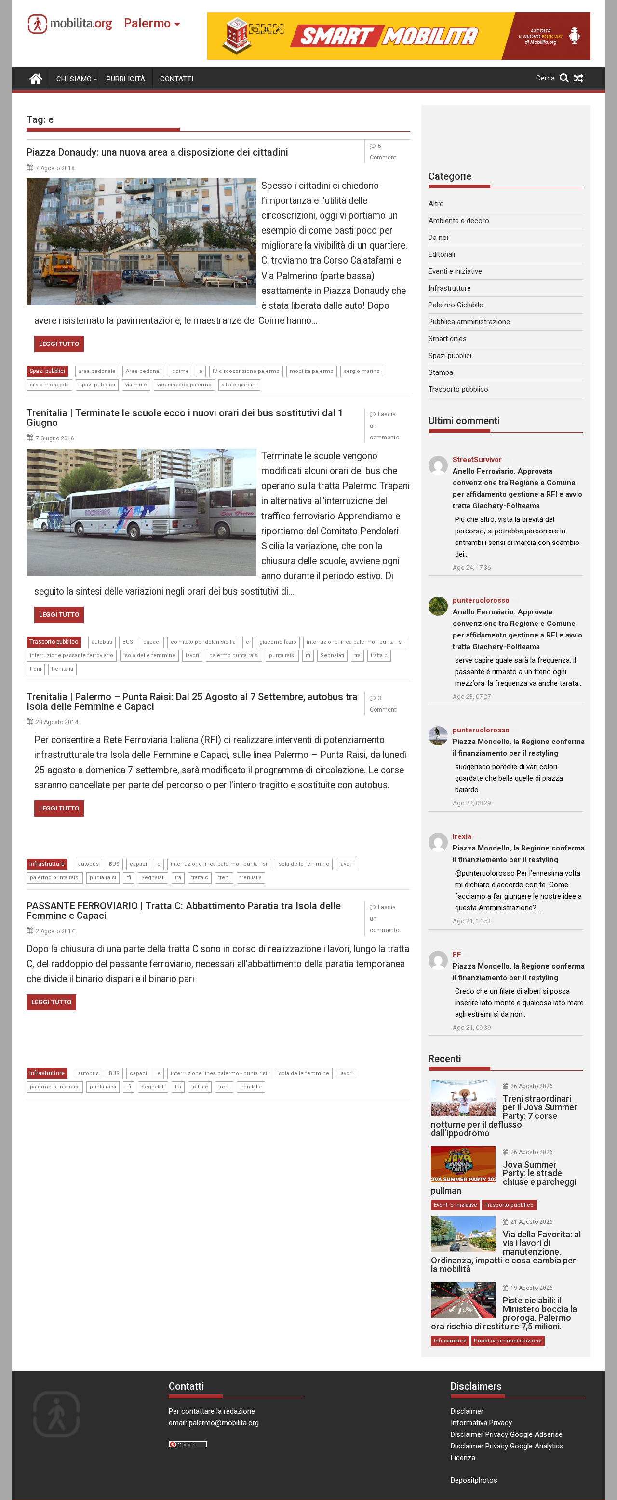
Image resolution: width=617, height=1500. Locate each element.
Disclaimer (467, 1411)
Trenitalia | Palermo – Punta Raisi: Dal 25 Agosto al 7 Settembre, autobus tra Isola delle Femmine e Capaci (192, 701)
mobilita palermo (312, 371)
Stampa (441, 372)
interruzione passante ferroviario (71, 655)
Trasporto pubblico (53, 641)
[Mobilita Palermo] (36, 77)
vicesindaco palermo (184, 385)
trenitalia (62, 669)
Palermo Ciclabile (456, 305)
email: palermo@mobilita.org (214, 1423)
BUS (127, 642)
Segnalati (332, 655)
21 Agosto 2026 (531, 1222)
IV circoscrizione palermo (246, 371)
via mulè (136, 385)
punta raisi (282, 655)
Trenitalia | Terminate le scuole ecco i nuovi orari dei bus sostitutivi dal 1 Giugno (185, 417)
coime (180, 371)
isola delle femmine (149, 655)
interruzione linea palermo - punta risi (355, 642)
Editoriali (442, 254)
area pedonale (97, 371)
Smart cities (448, 338)
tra (357, 655)
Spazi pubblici (47, 371)
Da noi (438, 237)
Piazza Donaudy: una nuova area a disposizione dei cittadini (157, 152)
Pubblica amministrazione (469, 322)
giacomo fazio (277, 642)
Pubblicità (126, 79)
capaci (152, 642)
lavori (192, 655)
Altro (436, 203)
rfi (308, 655)
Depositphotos (474, 1480)
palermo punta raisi (234, 655)
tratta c (379, 655)
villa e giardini (239, 385)
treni (35, 669)
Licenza (463, 1457)
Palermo (147, 23)
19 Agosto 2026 (531, 1288)
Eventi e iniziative (455, 271)
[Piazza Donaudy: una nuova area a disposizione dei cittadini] (141, 184)
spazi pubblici (97, 385)
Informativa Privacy (481, 1423)
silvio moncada (49, 385)
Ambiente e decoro (459, 220)
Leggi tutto (59, 343)
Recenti (445, 1058)
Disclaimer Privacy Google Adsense (507, 1434)
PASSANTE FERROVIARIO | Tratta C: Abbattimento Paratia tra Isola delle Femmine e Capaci (184, 910)
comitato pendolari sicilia (203, 642)
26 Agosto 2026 (531, 1086)
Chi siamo (74, 79)
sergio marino (362, 371)
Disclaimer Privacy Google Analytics (507, 1446)
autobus (102, 642)
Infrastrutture (47, 864)
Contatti (176, 79)
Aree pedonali (144, 371)
